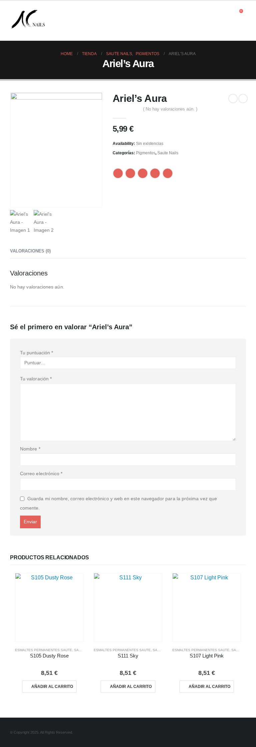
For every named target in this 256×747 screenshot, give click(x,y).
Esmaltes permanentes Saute (43, 650)
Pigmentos (145, 153)
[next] (243, 98)
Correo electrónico (41, 473)
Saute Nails (167, 153)
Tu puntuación (36, 352)
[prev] (233, 98)
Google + (155, 173)
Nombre (30, 448)
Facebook (118, 173)
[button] (229, 13)
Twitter (130, 173)
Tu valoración (36, 378)
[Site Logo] (28, 20)
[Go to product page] (49, 607)
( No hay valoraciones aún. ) (170, 109)
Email (167, 173)
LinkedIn (142, 173)
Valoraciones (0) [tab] (30, 250)
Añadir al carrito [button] (52, 686)
